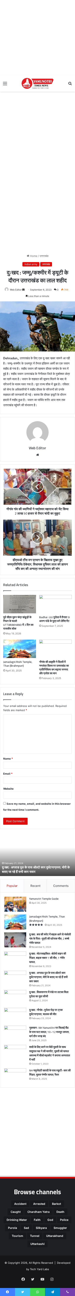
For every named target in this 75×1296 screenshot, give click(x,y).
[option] (37, 854)
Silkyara (41, 1227)
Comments (61, 886)
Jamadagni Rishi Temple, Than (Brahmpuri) (17, 663)
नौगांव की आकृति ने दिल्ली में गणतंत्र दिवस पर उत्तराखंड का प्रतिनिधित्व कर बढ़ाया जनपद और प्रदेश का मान (54, 667)
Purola (12, 1227)
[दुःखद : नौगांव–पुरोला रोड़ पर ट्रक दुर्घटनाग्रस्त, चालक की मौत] (15, 1015)
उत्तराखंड (44, 255)
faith (37, 1219)
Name (8, 758)
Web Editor (16, 289)
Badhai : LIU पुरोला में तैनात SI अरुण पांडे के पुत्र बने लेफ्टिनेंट (54, 619)
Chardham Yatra (38, 1211)
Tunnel (34, 1235)
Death (60, 1211)
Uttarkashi (37, 1244)
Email (7, 773)
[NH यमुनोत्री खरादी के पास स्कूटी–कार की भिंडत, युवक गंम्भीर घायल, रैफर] (15, 1075)
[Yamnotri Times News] (38, 83)
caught (16, 1211)
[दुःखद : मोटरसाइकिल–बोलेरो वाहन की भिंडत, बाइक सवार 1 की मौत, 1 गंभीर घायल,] (15, 959)
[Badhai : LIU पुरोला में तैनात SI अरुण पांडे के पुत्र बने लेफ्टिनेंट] (55, 604)
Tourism (17, 1235)
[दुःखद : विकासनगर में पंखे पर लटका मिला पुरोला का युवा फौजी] (15, 997)
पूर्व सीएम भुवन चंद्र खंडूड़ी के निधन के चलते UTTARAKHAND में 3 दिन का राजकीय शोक (18, 623)
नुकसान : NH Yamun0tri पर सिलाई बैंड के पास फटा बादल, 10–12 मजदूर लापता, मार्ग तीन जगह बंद (49, 1032)
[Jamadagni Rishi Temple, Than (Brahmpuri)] (19, 649)
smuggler (60, 1227)
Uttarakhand (54, 1235)
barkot (56, 1203)
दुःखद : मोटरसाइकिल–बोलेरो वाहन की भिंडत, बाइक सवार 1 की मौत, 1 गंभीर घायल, (47, 958)
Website (8, 788)
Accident (20, 1203)
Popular (12, 886)
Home (33, 255)
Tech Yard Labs (39, 1269)
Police (64, 1219)
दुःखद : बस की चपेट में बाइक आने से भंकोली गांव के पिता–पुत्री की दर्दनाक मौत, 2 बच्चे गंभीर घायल (50, 938)
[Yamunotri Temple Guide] (15, 904)
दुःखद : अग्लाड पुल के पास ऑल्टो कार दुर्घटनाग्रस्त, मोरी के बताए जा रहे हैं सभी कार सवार (36, 869)
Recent (35, 886)
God (50, 1219)
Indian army (30, 264)
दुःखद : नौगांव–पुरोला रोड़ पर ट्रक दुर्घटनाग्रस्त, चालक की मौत (46, 1012)
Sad (26, 1227)
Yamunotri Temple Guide (44, 898)
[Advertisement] (37, 37)
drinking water (17, 1219)
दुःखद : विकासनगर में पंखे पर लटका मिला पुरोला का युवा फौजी (48, 994)
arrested (39, 1203)
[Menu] (5, 84)
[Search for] (70, 84)
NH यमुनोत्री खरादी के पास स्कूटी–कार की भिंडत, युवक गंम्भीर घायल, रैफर (50, 1072)
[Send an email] (23, 289)
